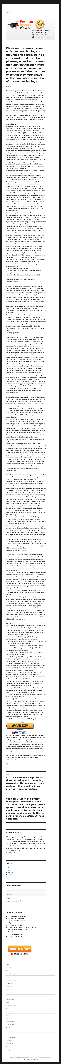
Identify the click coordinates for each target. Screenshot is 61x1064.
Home (10, 868)
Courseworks (9, 986)
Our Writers (9, 1018)
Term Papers (9, 1040)
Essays (7, 1002)
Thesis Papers (9, 1043)
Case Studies (9, 983)
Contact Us (11, 874)
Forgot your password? (13, 901)
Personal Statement (11, 1021)
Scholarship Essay (10, 1037)
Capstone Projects (11, 980)
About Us (10, 870)
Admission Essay (10, 970)
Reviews (8, 1034)
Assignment (9, 977)
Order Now (11, 872)
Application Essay (10, 974)
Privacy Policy (9, 1050)
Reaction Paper (10, 1024)
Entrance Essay (10, 999)
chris (10, 764)
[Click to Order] (26, 728)
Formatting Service (11, 1005)
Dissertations (9, 996)
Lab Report (9, 1015)
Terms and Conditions (11, 1046)
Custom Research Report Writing (14, 993)
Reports (8, 1027)
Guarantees (9, 1008)
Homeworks (9, 1012)
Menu (9, 13)
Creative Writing (10, 989)
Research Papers (10, 1031)
